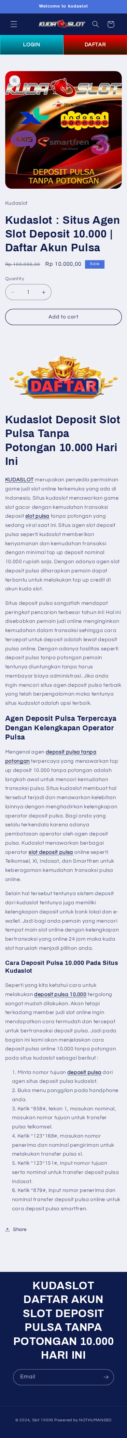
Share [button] (20, 1229)
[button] (13, 24)
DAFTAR (95, 44)
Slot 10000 (42, 1420)
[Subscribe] (106, 1377)
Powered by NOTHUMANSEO (83, 1420)
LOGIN (31, 44)
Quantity (14, 279)
